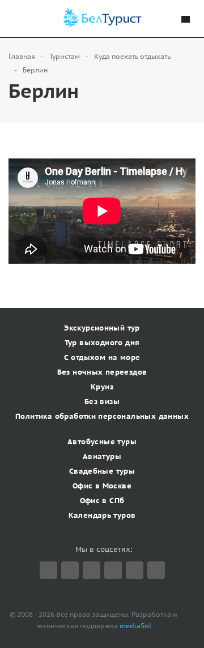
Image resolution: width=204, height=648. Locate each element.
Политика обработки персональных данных (102, 416)
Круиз (102, 387)
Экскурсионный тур (102, 328)
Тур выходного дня (102, 342)
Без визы (102, 401)
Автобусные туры (102, 442)
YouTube (134, 570)
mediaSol (135, 625)
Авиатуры (102, 456)
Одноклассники (156, 570)
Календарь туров (102, 515)
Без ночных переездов (102, 372)
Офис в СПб (102, 500)
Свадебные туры (102, 471)
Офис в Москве (102, 486)
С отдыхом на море (102, 357)
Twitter (48, 570)
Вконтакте (91, 570)
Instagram (113, 570)
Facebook (70, 570)
